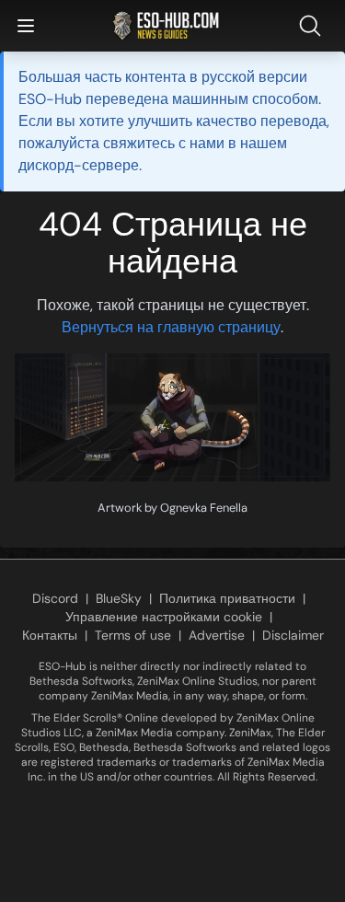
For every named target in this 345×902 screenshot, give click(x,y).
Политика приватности (227, 598)
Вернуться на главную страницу (171, 327)
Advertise (217, 635)
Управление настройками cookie (163, 616)
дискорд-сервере (78, 165)
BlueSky (119, 598)
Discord (55, 598)
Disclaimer (293, 635)
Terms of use (133, 635)
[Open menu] (26, 26)
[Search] (313, 26)
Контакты (49, 635)
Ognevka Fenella (203, 507)
